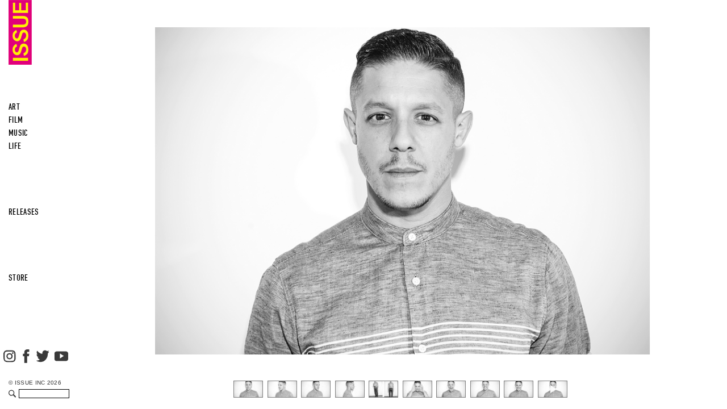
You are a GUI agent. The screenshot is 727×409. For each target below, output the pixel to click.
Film (16, 120)
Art (14, 107)
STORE (18, 278)
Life (15, 146)
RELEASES (24, 212)
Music (18, 133)
